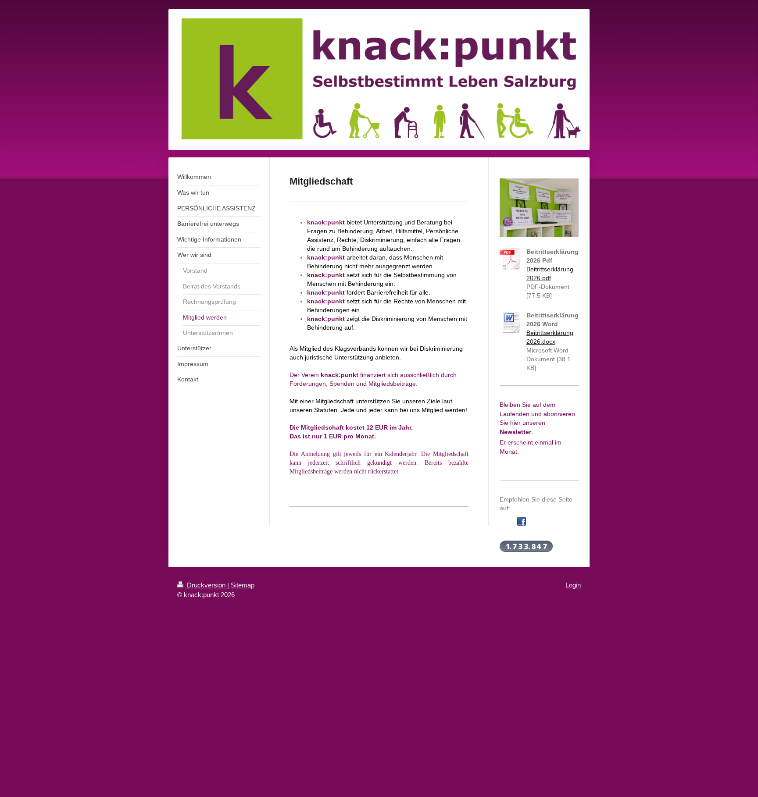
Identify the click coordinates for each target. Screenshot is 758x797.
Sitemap (242, 585)
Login (573, 585)
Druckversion (206, 585)
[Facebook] (521, 521)
